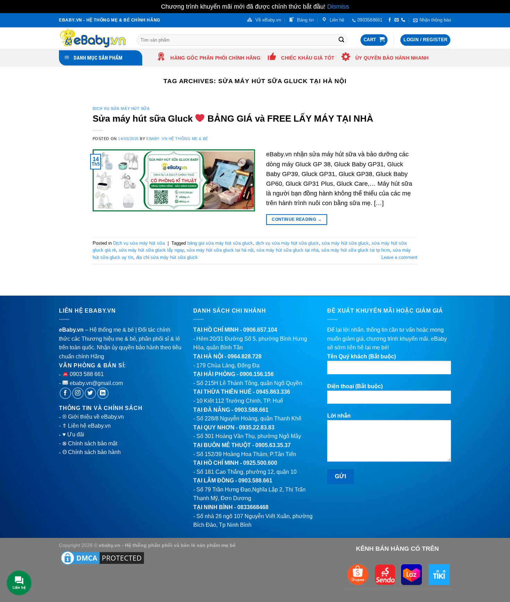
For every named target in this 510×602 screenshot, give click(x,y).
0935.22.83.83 (256, 427)
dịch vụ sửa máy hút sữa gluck (287, 243)
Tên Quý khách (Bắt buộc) (361, 356)
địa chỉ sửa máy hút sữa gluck (167, 257)
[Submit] (341, 40)
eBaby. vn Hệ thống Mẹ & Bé (177, 139)
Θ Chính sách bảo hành (91, 452)
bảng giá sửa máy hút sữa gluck (220, 243)
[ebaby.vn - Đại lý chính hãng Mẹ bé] (92, 38)
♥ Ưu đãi (73, 434)
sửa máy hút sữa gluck (345, 243)
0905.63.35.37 (273, 445)
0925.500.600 (260, 463)
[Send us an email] (396, 20)
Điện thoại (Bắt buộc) (355, 386)
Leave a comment (399, 257)
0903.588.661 (252, 410)
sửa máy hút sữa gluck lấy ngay (151, 250)
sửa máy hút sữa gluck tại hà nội (220, 250)
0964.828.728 (245, 356)
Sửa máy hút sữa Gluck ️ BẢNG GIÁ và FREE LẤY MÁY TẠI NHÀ (233, 118)
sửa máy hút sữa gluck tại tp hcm (355, 250)
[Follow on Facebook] (390, 20)
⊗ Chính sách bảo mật (89, 443)
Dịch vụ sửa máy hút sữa (121, 108)
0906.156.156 (257, 374)
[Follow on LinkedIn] (103, 393)
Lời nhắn (339, 416)
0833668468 (253, 507)
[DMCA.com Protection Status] (102, 557)
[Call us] (403, 20)
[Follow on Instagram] (78, 393)
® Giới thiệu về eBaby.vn (93, 417)
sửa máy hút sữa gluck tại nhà (287, 250)
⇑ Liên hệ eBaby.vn (86, 426)
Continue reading (297, 219)
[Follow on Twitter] (90, 393)
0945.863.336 (273, 392)
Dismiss (338, 6)
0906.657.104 (260, 330)
